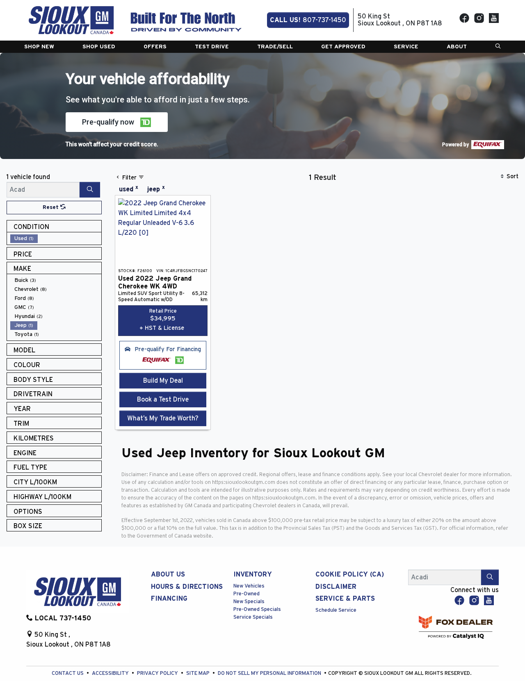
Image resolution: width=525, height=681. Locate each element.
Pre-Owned (246, 594)
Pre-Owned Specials (257, 609)
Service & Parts (345, 598)
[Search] (90, 189)
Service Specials (253, 617)
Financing (169, 598)
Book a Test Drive (163, 399)
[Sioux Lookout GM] (71, 19)
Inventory (252, 574)
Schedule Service (335, 610)
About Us (168, 574)
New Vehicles (249, 586)
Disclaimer (335, 586)
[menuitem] (55, 238)
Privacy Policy (158, 673)
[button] (39, 47)
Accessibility (111, 673)
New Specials (249, 601)
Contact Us (68, 673)
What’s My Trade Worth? (163, 418)
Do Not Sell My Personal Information (270, 673)
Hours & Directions (187, 586)
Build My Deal (163, 380)
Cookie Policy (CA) (349, 574)
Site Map (198, 673)
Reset (51, 207)
